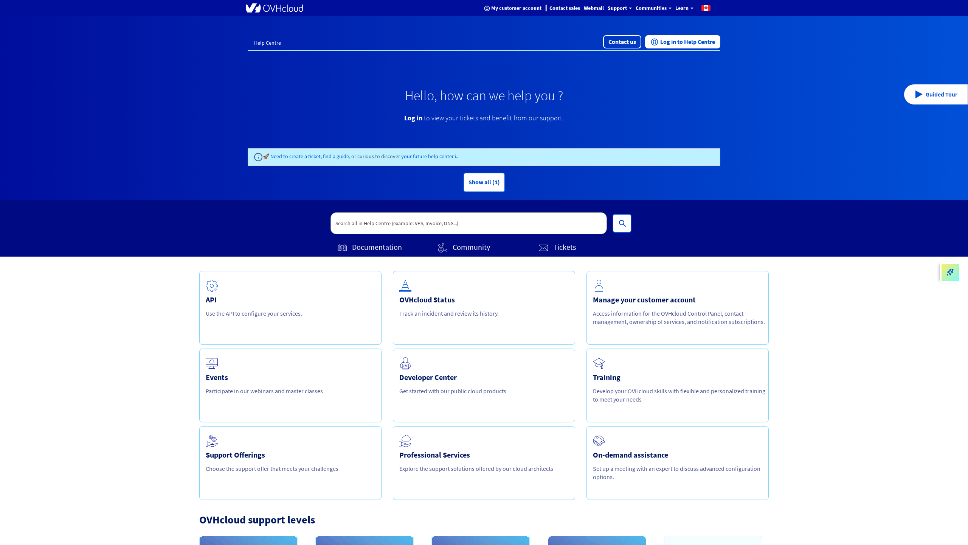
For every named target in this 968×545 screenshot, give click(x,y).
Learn (682, 8)
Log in (413, 118)
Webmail (594, 8)
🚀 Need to (276, 156)
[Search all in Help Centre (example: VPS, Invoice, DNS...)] (622, 223)
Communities (652, 8)
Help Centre (267, 42)
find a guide (336, 156)
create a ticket (305, 156)
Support (618, 8)
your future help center (428, 156)
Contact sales (564, 8)
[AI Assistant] (950, 272)
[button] (706, 7)
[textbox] (468, 223)
